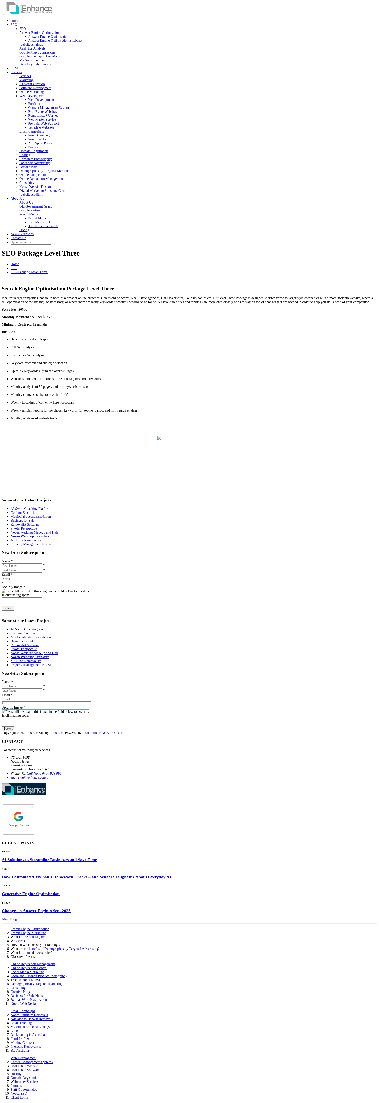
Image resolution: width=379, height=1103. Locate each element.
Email (7, 574)
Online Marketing (31, 92)
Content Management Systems (49, 107)
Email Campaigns (31, 131)
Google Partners (30, 210)
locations (25, 952)
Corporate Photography (35, 159)
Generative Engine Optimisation (31, 894)
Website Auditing (31, 194)
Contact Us (18, 238)
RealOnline (90, 733)
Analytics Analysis (32, 48)
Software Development (35, 88)
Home (15, 21)
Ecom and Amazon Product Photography (39, 976)
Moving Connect (22, 1042)
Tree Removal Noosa (25, 980)
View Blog (9, 919)
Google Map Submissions (37, 52)
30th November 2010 (43, 226)
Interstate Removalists (26, 1046)
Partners (16, 1085)
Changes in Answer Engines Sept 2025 (36, 910)
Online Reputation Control (29, 968)
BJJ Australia (20, 1050)
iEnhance (56, 733)
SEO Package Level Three (29, 272)
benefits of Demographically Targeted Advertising (63, 949)
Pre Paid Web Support (43, 123)
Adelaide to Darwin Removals (32, 1019)
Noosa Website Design (35, 186)
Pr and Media (28, 214)
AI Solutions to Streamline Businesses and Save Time (49, 860)
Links (14, 1031)
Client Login (19, 1097)
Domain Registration (33, 151)
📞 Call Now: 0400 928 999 (41, 773)
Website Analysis (31, 44)
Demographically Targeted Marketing (37, 984)
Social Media (28, 167)
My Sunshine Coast (32, 60)
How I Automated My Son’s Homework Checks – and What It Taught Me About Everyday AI (86, 877)
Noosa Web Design (24, 1003)
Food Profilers (20, 1038)
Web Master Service (42, 119)
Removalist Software (25, 524)
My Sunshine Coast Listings (30, 1027)
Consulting (26, 182)
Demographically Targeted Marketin (44, 171)
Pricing (24, 230)
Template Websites (41, 127)
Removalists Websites (43, 115)
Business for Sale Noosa (27, 995)
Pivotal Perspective (24, 528)
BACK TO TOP (111, 733)
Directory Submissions (35, 64)
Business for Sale (22, 520)
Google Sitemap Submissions (39, 56)
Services (16, 72)
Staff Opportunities (24, 1089)
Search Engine (34, 937)
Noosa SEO (19, 1093)
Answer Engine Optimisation (39, 32)
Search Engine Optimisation (30, 929)
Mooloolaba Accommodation (31, 516)
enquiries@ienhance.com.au (30, 777)
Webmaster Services (24, 1081)
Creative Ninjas (21, 992)
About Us (17, 198)
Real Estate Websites (42, 111)
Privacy (33, 147)
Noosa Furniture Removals (29, 1015)
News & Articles (22, 234)
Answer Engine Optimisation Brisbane (55, 40)
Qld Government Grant (35, 206)
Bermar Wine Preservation (29, 999)
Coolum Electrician (24, 512)
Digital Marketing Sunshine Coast (42, 190)
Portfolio (34, 104)
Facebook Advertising (34, 163)
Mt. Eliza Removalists (26, 540)
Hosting (24, 155)
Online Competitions (33, 175)
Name (7, 561)
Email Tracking (38, 139)
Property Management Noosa (31, 544)
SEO (14, 25)
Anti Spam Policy (40, 143)
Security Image (13, 587)
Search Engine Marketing (28, 933)
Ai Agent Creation (32, 84)
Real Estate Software (25, 1070)
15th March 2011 (40, 222)
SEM (14, 68)
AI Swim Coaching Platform (30, 508)
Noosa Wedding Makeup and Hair (34, 532)
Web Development (32, 96)
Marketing (26, 80)
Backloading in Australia (28, 1035)
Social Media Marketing (27, 972)
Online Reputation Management (41, 179)
